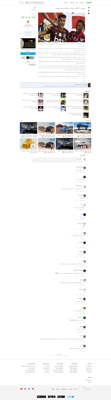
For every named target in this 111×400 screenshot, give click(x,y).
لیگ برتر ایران (89, 368)
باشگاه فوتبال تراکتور (73, 370)
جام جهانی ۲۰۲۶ (88, 366)
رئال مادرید (34, 17)
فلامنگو (23, 17)
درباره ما (75, 389)
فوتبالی (34, 7)
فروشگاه (53, 389)
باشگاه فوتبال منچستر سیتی (58, 372)
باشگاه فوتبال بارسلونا (59, 368)
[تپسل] (21, 39)
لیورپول (82, 74)
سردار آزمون (47, 372)
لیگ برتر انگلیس (88, 370)
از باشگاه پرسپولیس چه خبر (30, 370)
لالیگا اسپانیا (89, 372)
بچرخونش (28, 53)
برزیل (46, 53)
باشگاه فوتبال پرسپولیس (73, 366)
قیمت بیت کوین (88, 380)
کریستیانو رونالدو (46, 368)
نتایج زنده (81, 2)
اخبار (77, 2)
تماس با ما (70, 389)
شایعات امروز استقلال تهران (30, 372)
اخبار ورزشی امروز (32, 368)
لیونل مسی (47, 366)
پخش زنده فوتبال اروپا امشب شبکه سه (28, 366)
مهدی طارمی (47, 370)
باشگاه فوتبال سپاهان (73, 372)
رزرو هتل (89, 382)
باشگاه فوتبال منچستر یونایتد (58, 370)
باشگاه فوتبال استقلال (73, 368)
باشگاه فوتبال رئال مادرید (58, 366)
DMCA (58, 389)
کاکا (26, 17)
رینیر (29, 17)
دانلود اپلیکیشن (64, 389)
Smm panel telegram (32, 64)
